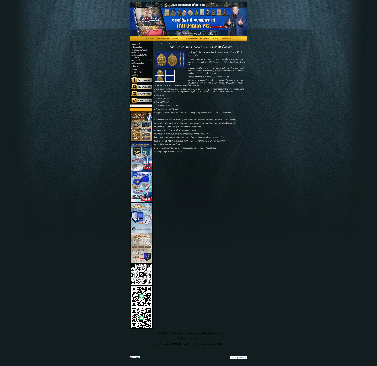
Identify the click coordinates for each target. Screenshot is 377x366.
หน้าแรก (155, 43)
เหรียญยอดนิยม (162, 43)
